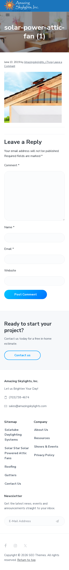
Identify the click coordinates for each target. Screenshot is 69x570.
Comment (11, 165)
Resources (42, 438)
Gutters (10, 475)
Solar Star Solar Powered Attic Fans (17, 453)
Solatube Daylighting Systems (13, 435)
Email (9, 249)
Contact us (22, 355)
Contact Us (13, 484)
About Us (41, 430)
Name (9, 227)
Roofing (10, 467)
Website (10, 270)
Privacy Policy (44, 455)
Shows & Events (46, 446)
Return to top (26, 560)
